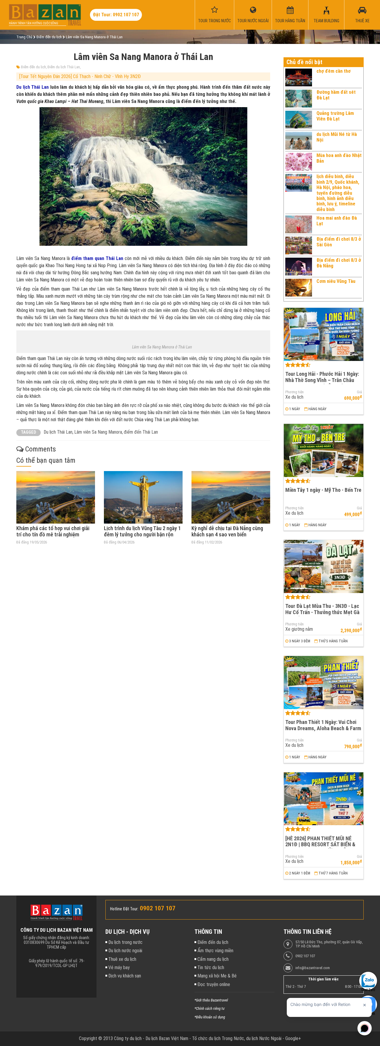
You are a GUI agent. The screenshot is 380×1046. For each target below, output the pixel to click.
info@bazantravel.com (312, 968)
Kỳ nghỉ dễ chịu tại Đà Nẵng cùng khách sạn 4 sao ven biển (227, 531)
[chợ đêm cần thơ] (298, 77)
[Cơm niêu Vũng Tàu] (298, 288)
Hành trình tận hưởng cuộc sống (33, 23)
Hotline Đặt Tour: (124, 908)
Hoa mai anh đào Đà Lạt (336, 220)
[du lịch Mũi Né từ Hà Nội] (298, 141)
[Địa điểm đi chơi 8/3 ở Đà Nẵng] (298, 266)
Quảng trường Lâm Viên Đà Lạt (335, 115)
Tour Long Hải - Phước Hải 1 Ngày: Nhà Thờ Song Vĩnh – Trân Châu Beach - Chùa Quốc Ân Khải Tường (322, 380)
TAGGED (28, 432)
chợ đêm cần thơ (333, 71)
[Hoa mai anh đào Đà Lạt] (298, 224)
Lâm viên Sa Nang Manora (98, 432)
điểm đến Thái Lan (141, 432)
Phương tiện (294, 392)
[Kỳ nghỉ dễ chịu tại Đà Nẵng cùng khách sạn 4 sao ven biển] (230, 497)
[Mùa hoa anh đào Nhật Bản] (298, 162)
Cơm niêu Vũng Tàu (335, 281)
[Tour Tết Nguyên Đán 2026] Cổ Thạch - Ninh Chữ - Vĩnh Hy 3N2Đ (80, 76)
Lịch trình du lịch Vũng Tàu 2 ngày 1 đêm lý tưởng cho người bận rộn (142, 531)
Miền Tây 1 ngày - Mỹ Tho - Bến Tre (323, 490)
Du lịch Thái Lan (32, 87)
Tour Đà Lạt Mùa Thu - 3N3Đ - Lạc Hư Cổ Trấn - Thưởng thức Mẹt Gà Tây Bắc (322, 612)
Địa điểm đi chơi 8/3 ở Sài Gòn (338, 241)
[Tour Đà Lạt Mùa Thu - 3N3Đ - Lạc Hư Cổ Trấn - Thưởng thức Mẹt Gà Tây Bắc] (323, 566)
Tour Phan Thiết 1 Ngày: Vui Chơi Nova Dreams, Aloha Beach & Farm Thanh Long (323, 728)
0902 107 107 (305, 956)
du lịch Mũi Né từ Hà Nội (336, 136)
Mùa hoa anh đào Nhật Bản (339, 158)
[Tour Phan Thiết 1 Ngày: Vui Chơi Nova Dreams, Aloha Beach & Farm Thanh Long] (323, 682)
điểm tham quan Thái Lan (97, 258)
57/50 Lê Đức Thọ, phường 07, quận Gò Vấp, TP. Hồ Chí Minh (329, 944)
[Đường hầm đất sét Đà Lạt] (298, 98)
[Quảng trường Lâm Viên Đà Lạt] (298, 120)
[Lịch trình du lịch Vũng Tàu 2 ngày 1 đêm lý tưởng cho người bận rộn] (143, 497)
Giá (359, 392)
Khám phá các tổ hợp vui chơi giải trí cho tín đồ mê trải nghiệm (52, 531)
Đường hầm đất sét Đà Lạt (336, 94)
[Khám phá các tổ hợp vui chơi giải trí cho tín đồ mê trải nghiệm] (55, 497)
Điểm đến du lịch (33, 67)
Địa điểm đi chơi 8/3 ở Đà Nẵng (338, 262)
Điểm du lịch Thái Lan (64, 67)
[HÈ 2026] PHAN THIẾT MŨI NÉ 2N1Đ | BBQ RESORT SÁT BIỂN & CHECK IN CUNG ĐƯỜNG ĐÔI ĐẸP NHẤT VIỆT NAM (321, 847)
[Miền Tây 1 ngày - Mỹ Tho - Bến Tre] (323, 450)
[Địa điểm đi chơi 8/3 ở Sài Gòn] (298, 245)
